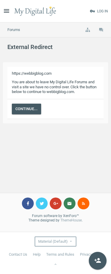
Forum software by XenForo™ (55, 216)
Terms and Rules (60, 254)
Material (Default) (53, 241)
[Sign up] (98, 261)
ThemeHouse (71, 220)
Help (37, 254)
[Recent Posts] (101, 29)
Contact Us (18, 254)
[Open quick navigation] (87, 29)
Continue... (26, 109)
